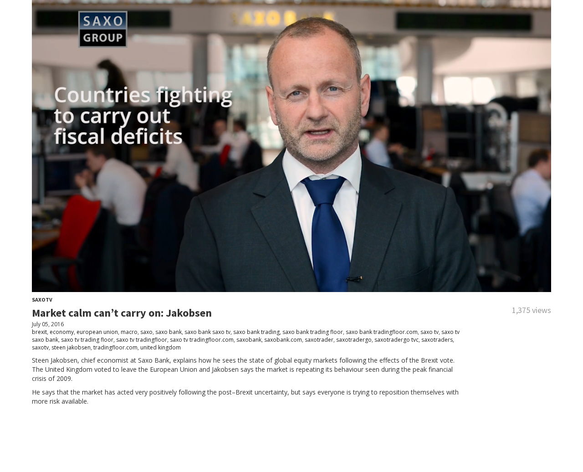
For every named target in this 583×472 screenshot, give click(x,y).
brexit (39, 332)
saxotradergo (354, 340)
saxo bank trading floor (312, 332)
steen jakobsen (71, 347)
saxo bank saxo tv (207, 332)
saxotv (40, 347)
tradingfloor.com (115, 347)
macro (129, 332)
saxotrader (319, 340)
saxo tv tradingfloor (141, 340)
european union (97, 332)
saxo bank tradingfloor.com (382, 332)
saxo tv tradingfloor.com (202, 340)
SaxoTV (42, 299)
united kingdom (160, 347)
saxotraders (437, 340)
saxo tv (429, 332)
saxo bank (168, 332)
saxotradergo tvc (396, 340)
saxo (146, 332)
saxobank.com (283, 340)
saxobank (248, 340)
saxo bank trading (256, 332)
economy (62, 332)
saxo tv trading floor (87, 340)
